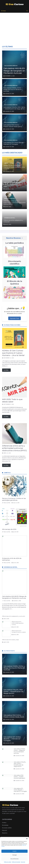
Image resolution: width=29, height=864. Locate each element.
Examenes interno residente (12, 182)
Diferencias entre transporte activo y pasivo (19, 631)
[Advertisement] (14, 30)
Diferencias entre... (9, 198)
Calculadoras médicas (10, 65)
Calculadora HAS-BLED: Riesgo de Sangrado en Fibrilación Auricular (14, 70)
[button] (27, 838)
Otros (12, 163)
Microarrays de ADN (9, 529)
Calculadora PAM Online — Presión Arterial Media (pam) (13, 125)
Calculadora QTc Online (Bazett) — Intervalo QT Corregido (14, 143)
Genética (4, 822)
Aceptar (14, 851)
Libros (6, 163)
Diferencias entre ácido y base (10, 639)
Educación (4, 830)
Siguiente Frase (14, 318)
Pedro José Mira (7, 502)
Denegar (14, 855)
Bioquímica (4, 833)
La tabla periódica (14, 243)
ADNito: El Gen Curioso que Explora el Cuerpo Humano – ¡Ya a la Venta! (14, 167)
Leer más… (6, 370)
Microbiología (5, 825)
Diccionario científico (7, 827)
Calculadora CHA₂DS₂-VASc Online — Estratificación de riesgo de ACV (14, 108)
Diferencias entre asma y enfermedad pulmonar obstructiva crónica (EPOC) (14, 202)
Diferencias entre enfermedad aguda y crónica (18, 623)
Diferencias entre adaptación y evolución (13, 616)
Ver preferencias (14, 858)
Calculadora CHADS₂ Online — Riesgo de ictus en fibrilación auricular (13, 89)
